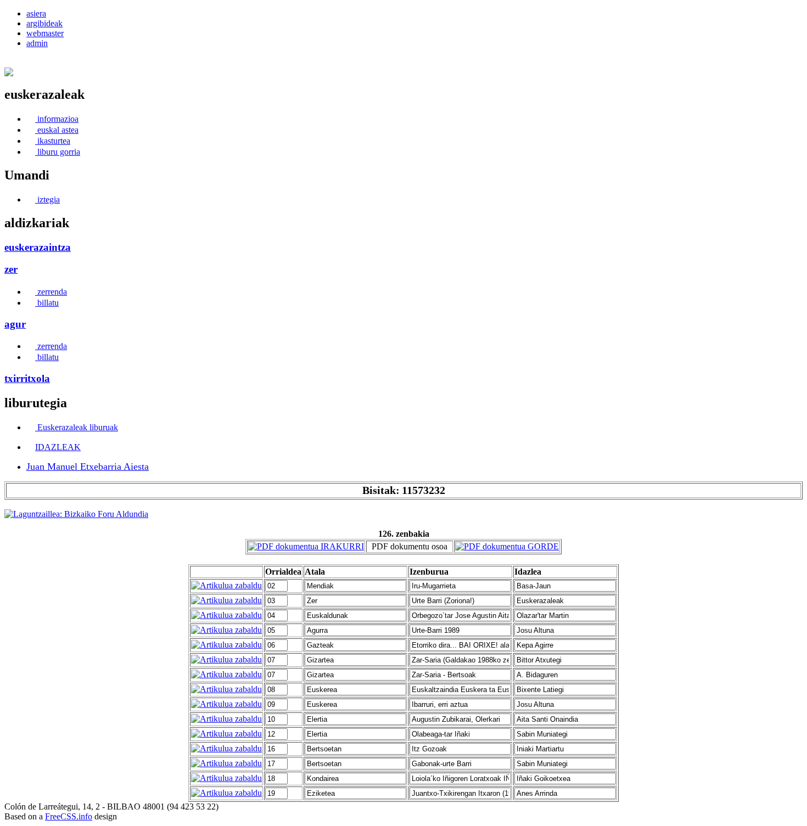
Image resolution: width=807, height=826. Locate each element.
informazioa (57, 118)
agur (15, 324)
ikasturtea (52, 140)
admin (37, 43)
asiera (36, 13)
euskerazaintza (37, 247)
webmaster (45, 33)
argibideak (44, 23)
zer (11, 269)
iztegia (47, 199)
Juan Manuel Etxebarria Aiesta (87, 466)
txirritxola (27, 378)
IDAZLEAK (58, 447)
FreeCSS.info (68, 816)
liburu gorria (57, 151)
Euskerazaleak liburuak (76, 427)
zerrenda (51, 291)
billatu (47, 302)
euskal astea (57, 129)
